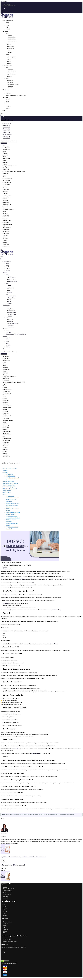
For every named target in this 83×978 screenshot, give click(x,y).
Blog (4, 110)
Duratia (4, 913)
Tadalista (5, 911)
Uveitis (9, 59)
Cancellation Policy (7, 890)
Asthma (7, 91)
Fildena (4, 906)
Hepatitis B (10, 80)
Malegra (5, 915)
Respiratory (6, 89)
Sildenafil (7, 22)
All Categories (3, 143)
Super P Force (6, 130)
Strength (6, 472)
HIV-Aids (10, 76)
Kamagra (5, 908)
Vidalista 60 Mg (6, 125)
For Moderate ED (11, 476)
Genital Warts (8, 106)
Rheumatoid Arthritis (12, 281)
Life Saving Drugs (7, 65)
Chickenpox (8, 108)
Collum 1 (7, 33)
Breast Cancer (11, 88)
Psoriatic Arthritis (11, 37)
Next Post (3, 870)
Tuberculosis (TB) (11, 71)
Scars (9, 50)
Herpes (7, 101)
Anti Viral (8, 99)
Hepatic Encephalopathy (13, 84)
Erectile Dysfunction (8, 20)
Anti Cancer (10, 69)
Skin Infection (11, 48)
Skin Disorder (11, 46)
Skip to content (4, 1)
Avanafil (7, 25)
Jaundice (7, 104)
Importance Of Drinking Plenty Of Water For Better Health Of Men (23, 857)
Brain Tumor (10, 86)
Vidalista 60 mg (21, 579)
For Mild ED (10, 474)
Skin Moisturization (12, 56)
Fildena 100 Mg (6, 127)
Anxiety (4, 925)
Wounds (9, 63)
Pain (4, 927)
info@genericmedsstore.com (9, 5)
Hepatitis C (10, 82)
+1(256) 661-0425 (7, 4)
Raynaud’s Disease (12, 39)
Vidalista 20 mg (6, 132)
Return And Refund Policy (9, 888)
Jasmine (5, 567)
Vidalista (5, 910)
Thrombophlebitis (11, 57)
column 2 (7, 78)
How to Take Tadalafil (9, 481)
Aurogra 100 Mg (6, 138)
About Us (5, 887)
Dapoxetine (8, 29)
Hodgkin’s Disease (12, 74)
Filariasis (7, 103)
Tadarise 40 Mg (6, 136)
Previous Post (4, 862)
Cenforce (5, 904)
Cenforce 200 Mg (7, 123)
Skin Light (10, 52)
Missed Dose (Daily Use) (9, 487)
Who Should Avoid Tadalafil (10, 488)
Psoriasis (10, 35)
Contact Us (5, 898)
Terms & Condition (7, 894)
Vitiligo (9, 61)
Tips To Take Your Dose (9, 485)
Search (2, 141)
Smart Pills (5, 923)
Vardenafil (8, 27)
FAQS (6, 494)
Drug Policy (5, 896)
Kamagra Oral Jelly (7, 134)
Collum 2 (7, 42)
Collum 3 (7, 54)
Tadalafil (7, 24)
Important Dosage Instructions (11, 483)
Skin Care (5, 31)
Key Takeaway (7, 490)
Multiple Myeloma (12, 312)
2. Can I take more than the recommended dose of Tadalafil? (12, 505)
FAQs (4, 892)
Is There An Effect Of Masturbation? (13, 865)
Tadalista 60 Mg (6, 129)
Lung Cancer (8, 93)
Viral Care (5, 97)
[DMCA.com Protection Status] (5, 961)
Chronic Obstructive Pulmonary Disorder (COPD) (16, 95)
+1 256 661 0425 (7, 939)
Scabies (9, 44)
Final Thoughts (7, 492)
